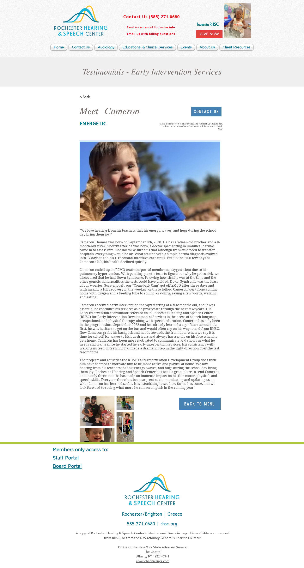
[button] (207, 47)
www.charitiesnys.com (152, 561)
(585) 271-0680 (164, 16)
